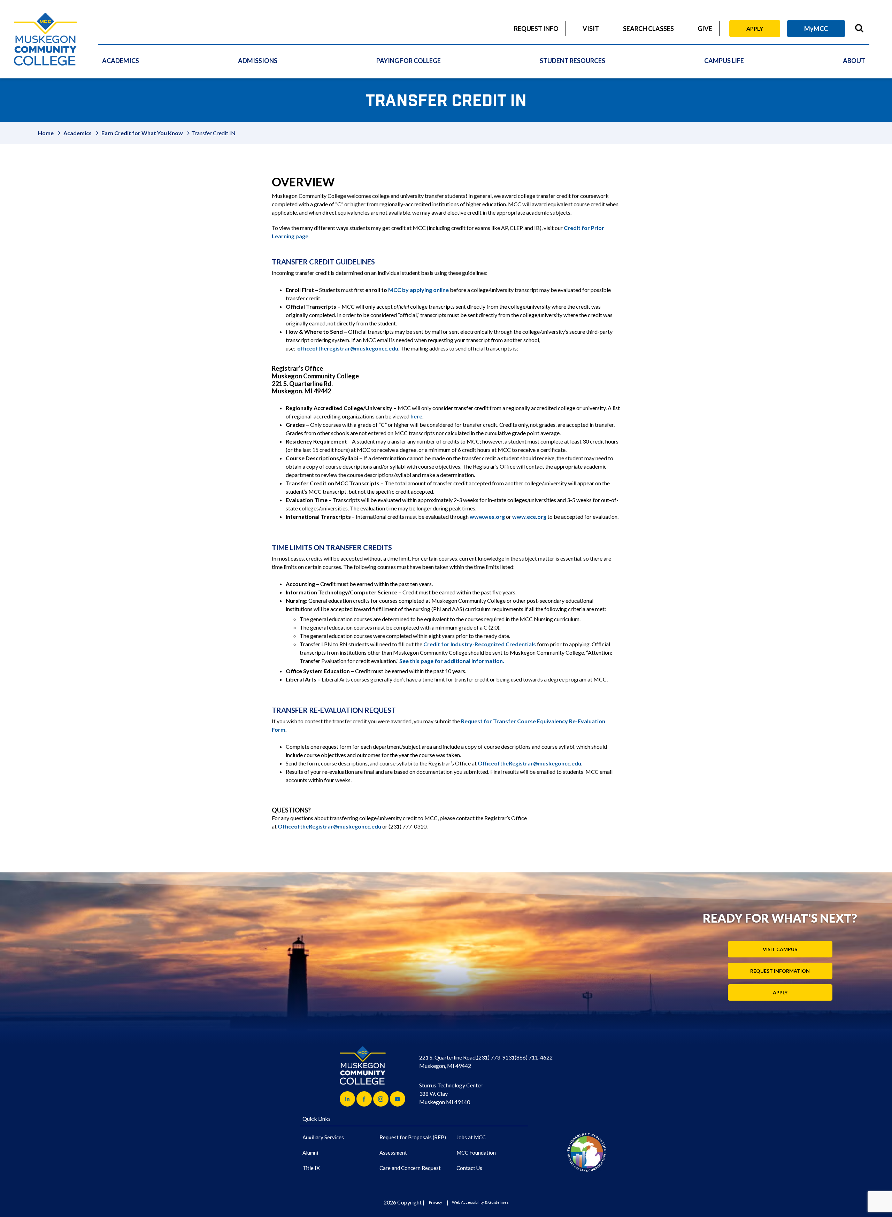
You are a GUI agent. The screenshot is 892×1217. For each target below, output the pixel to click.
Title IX (311, 1168)
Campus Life (724, 60)
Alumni (310, 1152)
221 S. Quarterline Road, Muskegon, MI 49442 (448, 1061)
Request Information (780, 971)
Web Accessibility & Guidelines (480, 1202)
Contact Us (469, 1168)
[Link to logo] (587, 1152)
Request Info (536, 28)
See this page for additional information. (451, 660)
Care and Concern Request (410, 1168)
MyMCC (816, 28)
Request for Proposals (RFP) (412, 1137)
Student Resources (572, 60)
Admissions (257, 60)
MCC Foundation (476, 1152)
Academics (120, 60)
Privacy (435, 1202)
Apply (754, 28)
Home (46, 133)
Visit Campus (780, 949)
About (854, 60)
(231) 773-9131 (496, 1057)
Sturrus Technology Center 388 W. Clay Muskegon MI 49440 (451, 1093)
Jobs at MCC (471, 1137)
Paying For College (408, 60)
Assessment (393, 1152)
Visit (591, 28)
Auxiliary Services (323, 1137)
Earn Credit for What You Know (142, 133)
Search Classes (648, 28)
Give (705, 28)
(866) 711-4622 (534, 1057)
